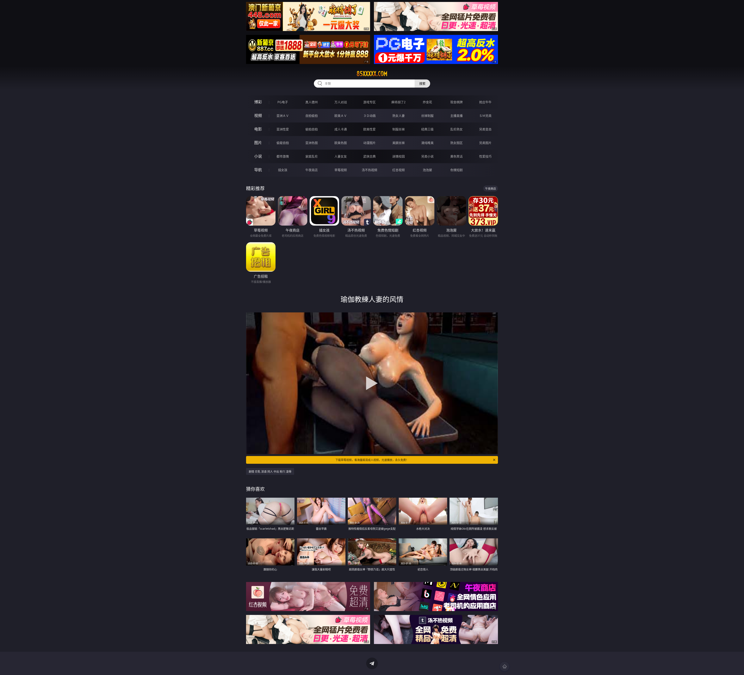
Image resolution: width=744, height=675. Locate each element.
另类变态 (485, 129)
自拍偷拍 (311, 116)
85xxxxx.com (372, 74)
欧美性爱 (369, 129)
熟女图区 (456, 143)
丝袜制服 (427, 116)
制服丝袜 (398, 129)
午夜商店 (311, 170)
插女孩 (282, 170)
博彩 (258, 102)
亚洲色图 (311, 143)
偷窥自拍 (282, 143)
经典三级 (427, 129)
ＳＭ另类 (485, 116)
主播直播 (456, 116)
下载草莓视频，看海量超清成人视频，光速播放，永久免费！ (372, 460)
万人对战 (340, 102)
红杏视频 (398, 170)
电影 (258, 129)
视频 (258, 115)
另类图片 (485, 143)
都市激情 (282, 156)
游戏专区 (369, 102)
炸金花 (427, 102)
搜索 (422, 83)
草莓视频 (340, 170)
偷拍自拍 (311, 129)
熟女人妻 (398, 116)
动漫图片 (369, 143)
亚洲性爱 (282, 129)
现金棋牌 (456, 102)
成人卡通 (340, 129)
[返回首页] (504, 666)
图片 (258, 142)
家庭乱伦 (311, 156)
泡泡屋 (427, 170)
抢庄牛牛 (485, 102)
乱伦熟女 (456, 129)
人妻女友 (340, 156)
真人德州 (311, 102)
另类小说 (427, 156)
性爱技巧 (485, 156)
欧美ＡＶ (340, 116)
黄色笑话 (456, 156)
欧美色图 (340, 143)
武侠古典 (369, 156)
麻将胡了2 (398, 102)
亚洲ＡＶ (282, 116)
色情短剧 (456, 170)
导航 (258, 169)
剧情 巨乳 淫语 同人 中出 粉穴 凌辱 (270, 471)
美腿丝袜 (398, 143)
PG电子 (282, 102)
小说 (258, 156)
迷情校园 (398, 156)
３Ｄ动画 (369, 116)
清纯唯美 (427, 143)
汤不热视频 (369, 170)
